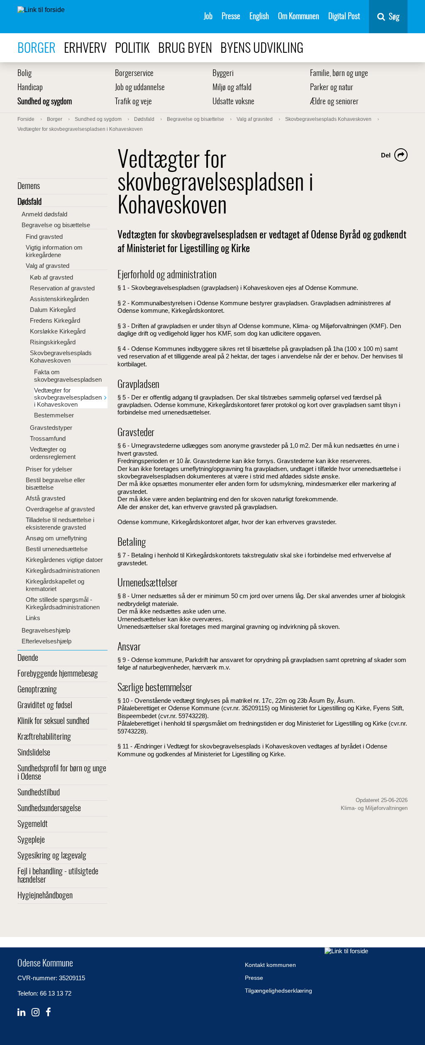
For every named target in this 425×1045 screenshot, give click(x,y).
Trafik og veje (133, 102)
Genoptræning (37, 690)
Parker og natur (331, 88)
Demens (28, 186)
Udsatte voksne (233, 102)
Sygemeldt (32, 824)
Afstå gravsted (45, 498)
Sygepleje (31, 840)
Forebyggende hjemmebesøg (57, 674)
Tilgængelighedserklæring (278, 990)
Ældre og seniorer (334, 102)
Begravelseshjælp (46, 630)
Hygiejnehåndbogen (45, 896)
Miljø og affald (232, 88)
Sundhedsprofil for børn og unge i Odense (61, 773)
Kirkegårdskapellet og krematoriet (55, 585)
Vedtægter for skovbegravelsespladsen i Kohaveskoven (68, 397)
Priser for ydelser (49, 469)
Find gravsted (44, 236)
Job (208, 17)
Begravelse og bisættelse (56, 224)
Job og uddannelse (140, 88)
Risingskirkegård (53, 342)
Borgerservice (134, 74)
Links (33, 617)
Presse (231, 17)
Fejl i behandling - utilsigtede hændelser (57, 876)
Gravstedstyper (51, 427)
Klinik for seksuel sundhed (53, 721)
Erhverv (85, 48)
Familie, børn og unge (339, 74)
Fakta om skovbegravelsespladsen (68, 375)
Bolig (24, 74)
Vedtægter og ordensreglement (53, 453)
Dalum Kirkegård (53, 309)
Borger (36, 48)
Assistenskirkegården (59, 298)
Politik (132, 48)
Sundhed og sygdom (44, 102)
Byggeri (223, 74)
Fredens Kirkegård (55, 320)
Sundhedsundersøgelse (49, 809)
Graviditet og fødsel (44, 706)
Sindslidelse (33, 753)
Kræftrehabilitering (44, 737)
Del (386, 155)
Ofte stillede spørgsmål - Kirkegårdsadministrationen (63, 603)
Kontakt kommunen (270, 965)
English (259, 17)
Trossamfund (48, 438)
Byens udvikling (261, 48)
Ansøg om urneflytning (56, 538)
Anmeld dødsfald (44, 214)
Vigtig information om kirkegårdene (54, 251)
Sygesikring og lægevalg (51, 856)
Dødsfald (29, 202)
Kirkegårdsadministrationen (63, 570)
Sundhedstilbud (38, 793)
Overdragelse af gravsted (60, 509)
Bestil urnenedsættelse (57, 548)
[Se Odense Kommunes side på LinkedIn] (21, 1012)
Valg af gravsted (47, 265)
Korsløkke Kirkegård (57, 331)
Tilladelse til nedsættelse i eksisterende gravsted (60, 523)
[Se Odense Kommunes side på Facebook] (48, 1012)
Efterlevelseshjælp (46, 641)
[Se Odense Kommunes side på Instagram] (35, 1012)
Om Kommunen (298, 17)
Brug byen (185, 48)
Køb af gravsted (51, 277)
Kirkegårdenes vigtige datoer (64, 559)
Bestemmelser (54, 415)
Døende (27, 658)
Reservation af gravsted (62, 288)
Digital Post (344, 17)
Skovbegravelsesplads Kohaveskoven (61, 356)
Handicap (30, 88)
